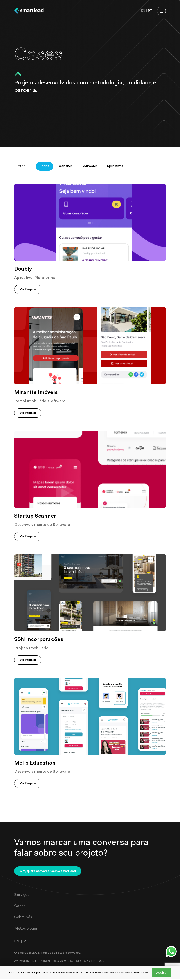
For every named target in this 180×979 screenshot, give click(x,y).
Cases (19, 906)
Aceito (161, 973)
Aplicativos (115, 166)
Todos (44, 166)
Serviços (21, 895)
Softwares (90, 166)
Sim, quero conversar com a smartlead (48, 871)
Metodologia (25, 929)
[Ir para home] (29, 11)
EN (143, 11)
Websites (65, 166)
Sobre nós (23, 917)
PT (150, 11)
